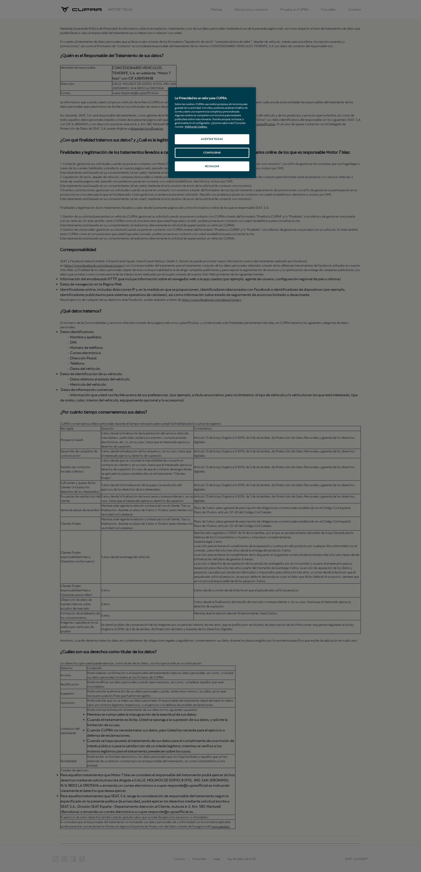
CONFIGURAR (212, 152)
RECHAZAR (212, 166)
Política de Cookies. (196, 126)
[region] (212, 132)
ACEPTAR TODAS (212, 139)
